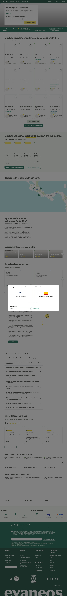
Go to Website (36, 308)
